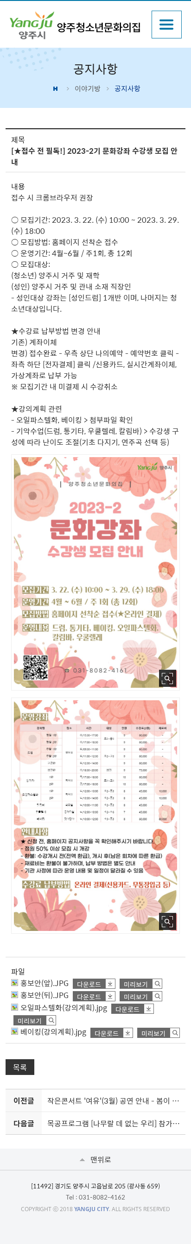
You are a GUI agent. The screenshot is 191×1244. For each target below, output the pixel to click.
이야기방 (88, 88)
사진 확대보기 (167, 678)
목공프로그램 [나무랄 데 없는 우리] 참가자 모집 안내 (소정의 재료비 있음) (114, 1123)
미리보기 (136, 984)
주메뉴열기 (167, 24)
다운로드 (89, 984)
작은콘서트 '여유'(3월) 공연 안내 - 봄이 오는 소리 (114, 1100)
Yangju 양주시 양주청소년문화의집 (75, 25)
